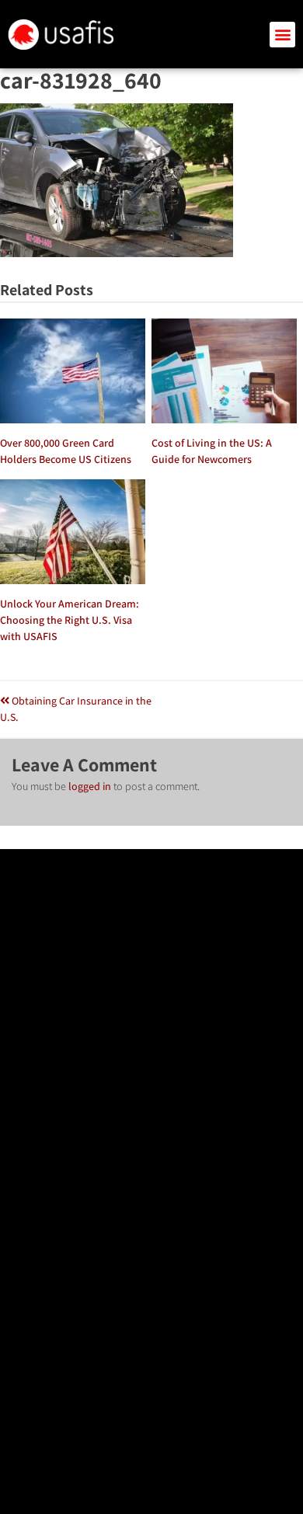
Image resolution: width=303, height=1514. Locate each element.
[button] (282, 34)
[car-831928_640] (116, 253)
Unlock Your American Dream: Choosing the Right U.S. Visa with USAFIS (69, 620)
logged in (89, 786)
